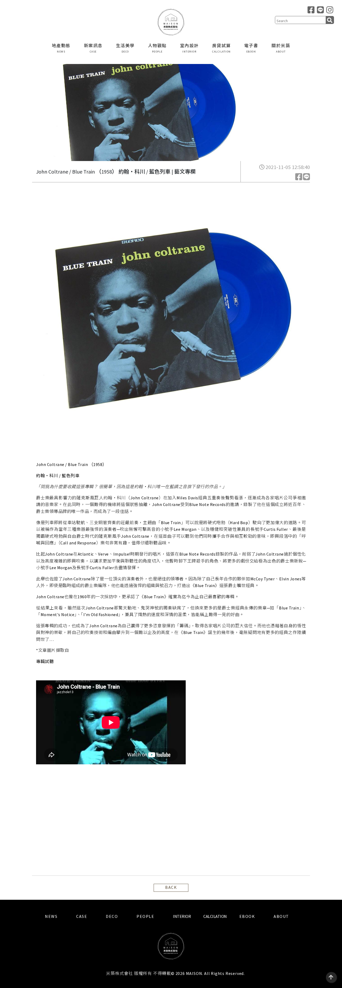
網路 (73, 650)
